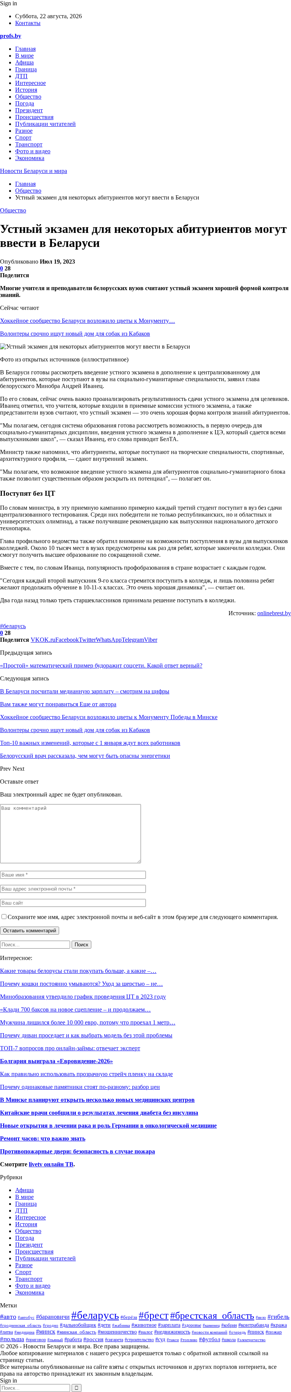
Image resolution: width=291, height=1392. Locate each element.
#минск (45, 1331)
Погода (24, 103)
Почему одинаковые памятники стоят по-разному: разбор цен (80, 1087)
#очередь (237, 1332)
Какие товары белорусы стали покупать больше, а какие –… (78, 971)
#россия (93, 1339)
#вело (261, 1317)
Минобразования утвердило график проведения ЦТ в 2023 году (83, 996)
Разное (24, 130)
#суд (160, 1339)
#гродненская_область (20, 1325)
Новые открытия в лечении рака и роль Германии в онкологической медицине (108, 1125)
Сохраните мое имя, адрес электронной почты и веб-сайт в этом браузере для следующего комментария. (143, 917)
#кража (279, 1325)
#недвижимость (172, 1332)
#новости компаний (209, 1332)
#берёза (128, 1317)
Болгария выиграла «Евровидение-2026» (56, 1061)
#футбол (209, 1339)
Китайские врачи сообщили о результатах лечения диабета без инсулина (99, 1112)
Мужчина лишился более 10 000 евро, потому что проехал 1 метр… (87, 1022)
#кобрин (229, 1325)
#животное (143, 1325)
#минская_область (76, 1332)
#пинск (255, 1332)
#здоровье (191, 1325)
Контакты (28, 23)
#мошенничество (117, 1332)
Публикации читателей (45, 124)
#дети (104, 1325)
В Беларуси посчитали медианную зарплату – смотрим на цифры (84, 691)
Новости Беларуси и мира (33, 171)
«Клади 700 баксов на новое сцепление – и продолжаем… (75, 1009)
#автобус (26, 1317)
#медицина (24, 1332)
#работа (73, 1339)
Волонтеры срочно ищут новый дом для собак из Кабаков (75, 333)
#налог (145, 1332)
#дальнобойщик (78, 1325)
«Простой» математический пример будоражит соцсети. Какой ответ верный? (101, 665)
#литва (6, 1332)
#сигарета (114, 1339)
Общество (28, 96)
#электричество (251, 1339)
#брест (154, 1315)
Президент (29, 110)
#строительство (139, 1339)
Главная (25, 49)
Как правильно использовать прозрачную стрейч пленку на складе (86, 1074)
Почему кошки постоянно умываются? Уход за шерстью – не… (81, 983)
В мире (24, 55)
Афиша (24, 62)
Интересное (30, 83)
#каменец (211, 1325)
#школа (229, 1339)
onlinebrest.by (274, 613)
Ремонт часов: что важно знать (42, 1138)
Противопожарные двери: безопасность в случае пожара (77, 1151)
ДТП (21, 76)
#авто (8, 1316)
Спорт (23, 137)
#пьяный (55, 1339)
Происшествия (34, 117)
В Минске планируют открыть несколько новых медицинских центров (97, 1100)
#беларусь (13, 626)
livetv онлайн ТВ (51, 1164)
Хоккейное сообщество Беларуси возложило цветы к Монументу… (87, 320)
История (26, 89)
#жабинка (121, 1325)
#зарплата (169, 1325)
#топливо (188, 1339)
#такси (173, 1339)
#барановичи (53, 1316)
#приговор (36, 1339)
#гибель (278, 1316)
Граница (26, 69)
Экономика (29, 158)
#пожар (274, 1332)
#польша (12, 1339)
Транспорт (28, 144)
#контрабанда (253, 1325)
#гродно (50, 1325)
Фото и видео (32, 151)
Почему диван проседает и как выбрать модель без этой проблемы (86, 1035)
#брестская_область (212, 1315)
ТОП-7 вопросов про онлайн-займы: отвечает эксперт (70, 1048)
